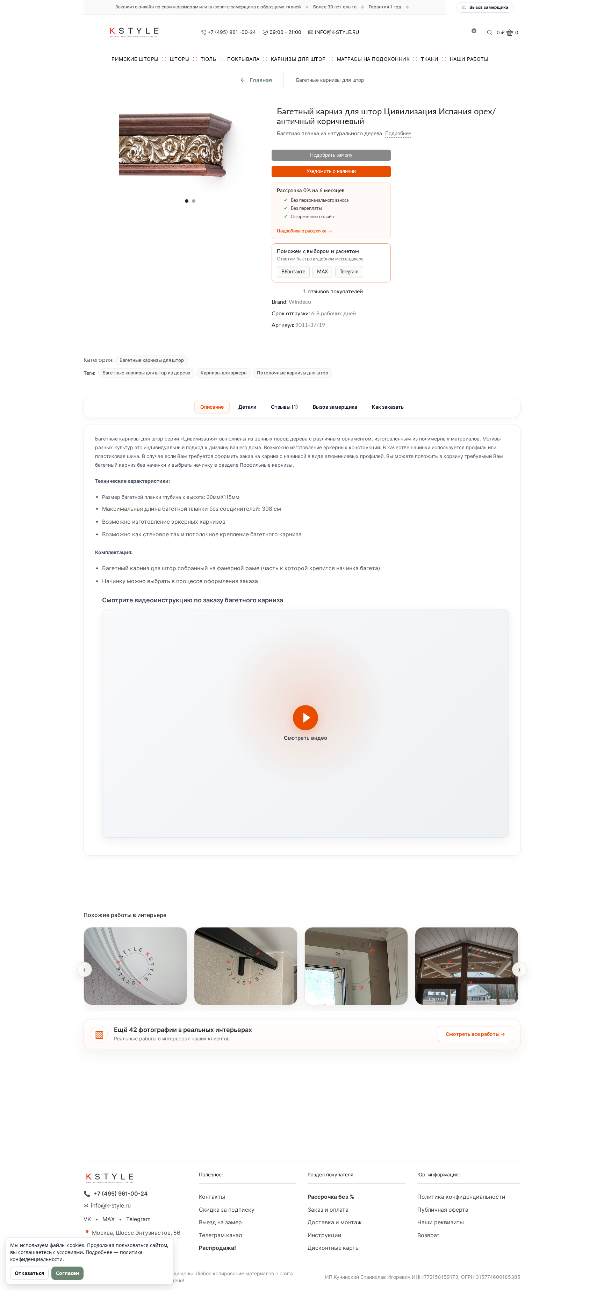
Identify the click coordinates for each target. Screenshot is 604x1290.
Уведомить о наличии (331, 171)
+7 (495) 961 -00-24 (232, 32)
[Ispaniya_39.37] (99, 116)
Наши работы (469, 59)
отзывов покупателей (333, 291)
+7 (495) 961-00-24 (120, 1193)
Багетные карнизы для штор (330, 80)
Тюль (208, 59)
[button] (186, 201)
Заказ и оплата (328, 1209)
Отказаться (29, 1273)
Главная (261, 80)
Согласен (67, 1273)
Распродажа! (217, 1248)
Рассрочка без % (331, 1197)
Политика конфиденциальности (461, 1197)
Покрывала (243, 59)
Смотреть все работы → (475, 1034)
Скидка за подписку (226, 1209)
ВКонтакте (293, 272)
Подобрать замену (331, 155)
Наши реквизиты (440, 1222)
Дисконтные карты (334, 1248)
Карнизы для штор (298, 59)
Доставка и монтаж (335, 1222)
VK (87, 1219)
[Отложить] (416, 133)
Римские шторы (135, 59)
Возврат (428, 1235)
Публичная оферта (442, 1209)
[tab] (212, 407)
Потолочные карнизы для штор (292, 372)
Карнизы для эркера (223, 372)
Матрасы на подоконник (373, 59)
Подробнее (398, 133)
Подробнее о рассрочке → (304, 231)
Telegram (349, 272)
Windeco (300, 302)
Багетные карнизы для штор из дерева (146, 372)
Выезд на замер (220, 1222)
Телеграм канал (220, 1235)
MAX (322, 272)
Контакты (212, 1197)
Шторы (180, 59)
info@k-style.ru (111, 1205)
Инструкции (324, 1235)
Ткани (430, 59)
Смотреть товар (112, 995)
